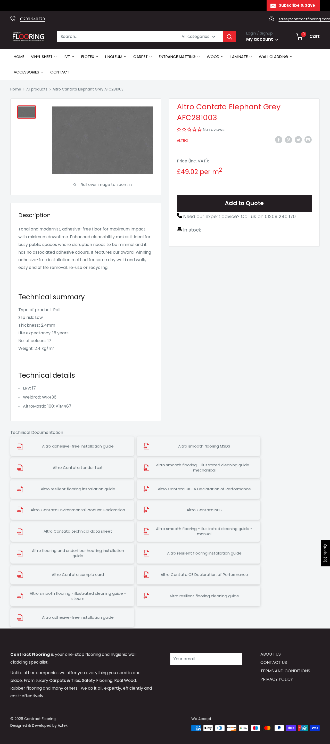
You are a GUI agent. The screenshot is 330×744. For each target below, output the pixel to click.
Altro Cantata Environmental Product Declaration (78, 509)
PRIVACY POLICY (276, 679)
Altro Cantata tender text (78, 467)
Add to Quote (244, 203)
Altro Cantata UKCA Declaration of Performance (204, 489)
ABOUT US (270, 654)
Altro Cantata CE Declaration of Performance (204, 574)
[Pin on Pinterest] (288, 139)
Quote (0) (325, 553)
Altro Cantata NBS (204, 509)
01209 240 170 (32, 19)
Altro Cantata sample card (78, 574)
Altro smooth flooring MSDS (204, 446)
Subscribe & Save (297, 5)
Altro (182, 140)
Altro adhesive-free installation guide (78, 446)
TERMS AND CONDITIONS (285, 671)
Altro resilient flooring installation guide (78, 489)
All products (36, 89)
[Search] (229, 36)
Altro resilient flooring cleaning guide (204, 596)
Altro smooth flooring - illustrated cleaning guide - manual (204, 531)
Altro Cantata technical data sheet (78, 531)
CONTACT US (273, 662)
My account (260, 39)
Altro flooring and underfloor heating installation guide (78, 553)
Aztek (63, 725)
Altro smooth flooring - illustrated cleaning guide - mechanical (204, 467)
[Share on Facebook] (278, 139)
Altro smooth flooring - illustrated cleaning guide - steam (78, 596)
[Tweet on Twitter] (298, 139)
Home (15, 89)
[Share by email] (308, 139)
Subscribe (188, 674)
